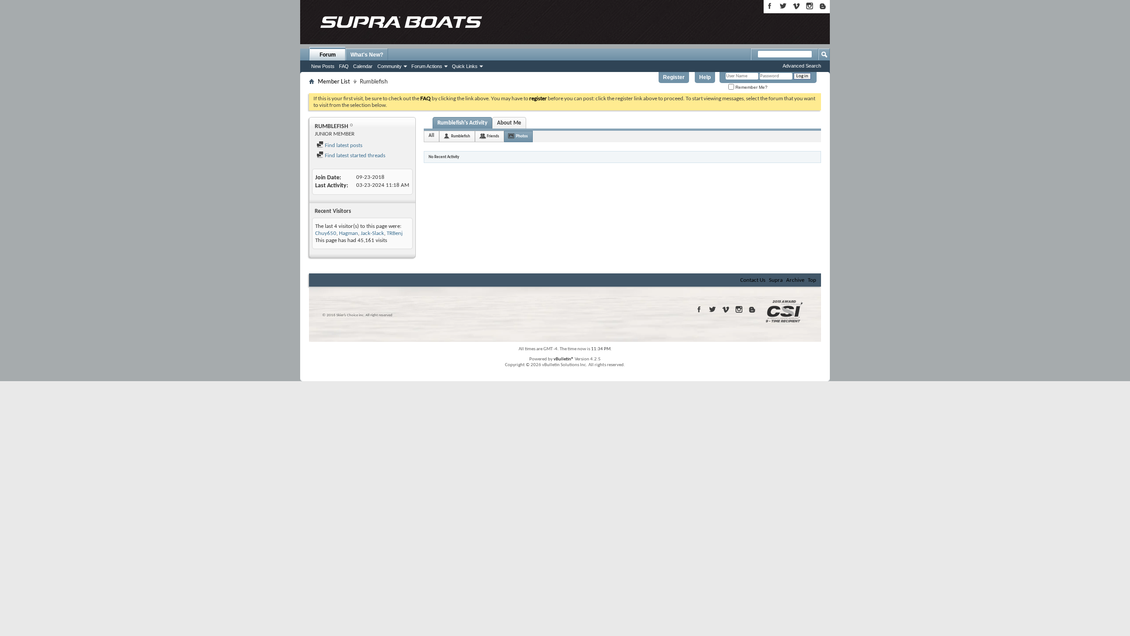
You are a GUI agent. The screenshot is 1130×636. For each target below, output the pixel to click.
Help (705, 77)
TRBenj (395, 233)
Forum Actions (426, 66)
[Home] (400, 22)
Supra (776, 280)
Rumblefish (460, 136)
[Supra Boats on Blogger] (823, 6)
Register (674, 77)
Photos (522, 136)
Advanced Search (802, 65)
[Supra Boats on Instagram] (809, 6)
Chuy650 (325, 233)
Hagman (348, 233)
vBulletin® (564, 359)
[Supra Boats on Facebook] (770, 6)
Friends (493, 136)
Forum (328, 55)
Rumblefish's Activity (462, 123)
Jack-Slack (372, 233)
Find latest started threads (354, 156)
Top (812, 280)
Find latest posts (343, 145)
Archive (795, 280)
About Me (509, 123)
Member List (334, 81)
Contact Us (752, 280)
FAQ (344, 66)
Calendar (363, 66)
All (431, 135)
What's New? (366, 55)
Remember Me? (751, 87)
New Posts (323, 66)
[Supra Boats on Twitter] (783, 6)
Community (389, 66)
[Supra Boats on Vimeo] (796, 6)
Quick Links (465, 66)
